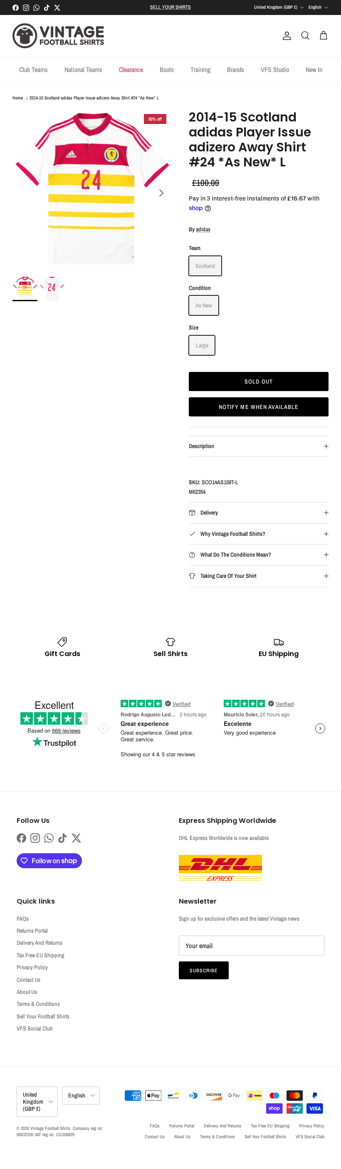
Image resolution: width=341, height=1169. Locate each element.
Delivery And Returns (39, 942)
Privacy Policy (32, 967)
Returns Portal (32, 930)
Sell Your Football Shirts (43, 1016)
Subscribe (204, 970)
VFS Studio (275, 69)
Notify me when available (259, 407)
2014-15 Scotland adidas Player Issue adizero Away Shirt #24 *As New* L (94, 98)
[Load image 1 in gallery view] (91, 189)
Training (200, 69)
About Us (27, 992)
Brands (235, 69)
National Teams (83, 69)
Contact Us (28, 979)
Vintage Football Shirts (50, 1128)
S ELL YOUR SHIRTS (170, 7)
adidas (203, 229)
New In (314, 69)
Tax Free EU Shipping (40, 955)
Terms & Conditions (38, 1004)
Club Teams (33, 69)
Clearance (131, 69)
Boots (167, 69)
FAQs (23, 918)
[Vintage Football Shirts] (58, 35)
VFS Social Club (35, 1028)
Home (17, 98)
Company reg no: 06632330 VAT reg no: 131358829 (60, 1131)
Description (201, 446)
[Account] (285, 36)
